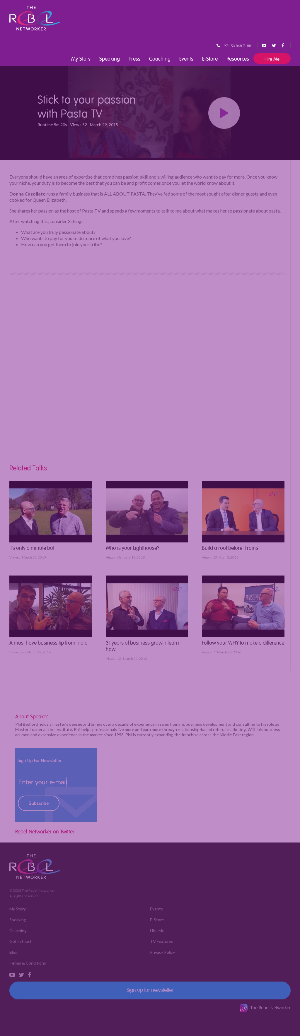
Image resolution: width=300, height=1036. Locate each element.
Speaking (109, 57)
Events (186, 57)
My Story (81, 57)
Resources (237, 57)
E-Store (210, 57)
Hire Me (272, 58)
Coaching (160, 57)
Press (134, 57)
